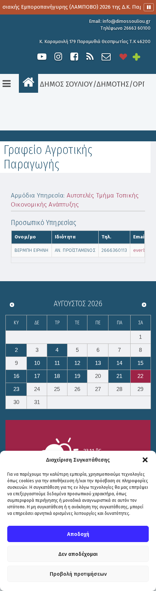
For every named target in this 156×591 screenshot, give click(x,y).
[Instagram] (58, 56)
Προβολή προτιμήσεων (78, 574)
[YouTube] (41, 56)
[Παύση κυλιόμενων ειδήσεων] (149, 7)
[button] (145, 459)
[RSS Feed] (90, 56)
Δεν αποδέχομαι (78, 554)
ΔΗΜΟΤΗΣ (113, 84)
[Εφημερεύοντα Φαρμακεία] (141, 56)
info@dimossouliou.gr (127, 21)
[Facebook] (74, 56)
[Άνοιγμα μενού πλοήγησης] (6, 83)
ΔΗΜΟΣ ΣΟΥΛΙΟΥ (65, 84)
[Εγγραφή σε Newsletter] (106, 56)
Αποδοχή (78, 534)
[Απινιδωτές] (123, 56)
